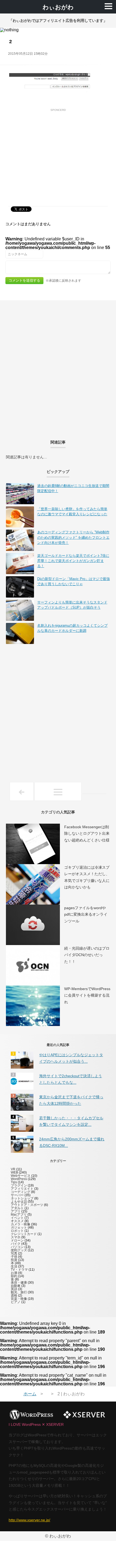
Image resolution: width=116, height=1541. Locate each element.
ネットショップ (22, 1198)
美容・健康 (19, 1282)
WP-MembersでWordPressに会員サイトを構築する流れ (87, 995)
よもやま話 (19, 1202)
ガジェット (19, 1227)
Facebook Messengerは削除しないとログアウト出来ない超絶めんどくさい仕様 (87, 833)
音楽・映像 (19, 1299)
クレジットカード (24, 1234)
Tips (14, 1182)
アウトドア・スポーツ (27, 1205)
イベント (17, 1218)
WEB (14, 1172)
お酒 (14, 1273)
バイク (16, 1244)
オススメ (17, 1221)
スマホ (16, 1237)
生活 (14, 1266)
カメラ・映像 (20, 1224)
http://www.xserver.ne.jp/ (29, 1520)
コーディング (20, 1192)
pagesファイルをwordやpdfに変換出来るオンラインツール (85, 914)
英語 (14, 1289)
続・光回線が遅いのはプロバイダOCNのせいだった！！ (87, 955)
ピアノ (16, 1302)
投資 (14, 1260)
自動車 (16, 1286)
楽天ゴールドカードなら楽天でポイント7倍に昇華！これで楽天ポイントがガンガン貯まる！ (73, 561)
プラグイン (19, 1185)
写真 (14, 1253)
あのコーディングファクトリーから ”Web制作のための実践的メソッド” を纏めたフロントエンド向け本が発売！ (73, 537)
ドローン (17, 1240)
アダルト (17, 1208)
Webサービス (20, 1176)
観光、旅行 (19, 1292)
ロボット (17, 1231)
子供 (14, 1257)
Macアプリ (19, 1214)
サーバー (17, 1195)
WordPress (19, 1179)
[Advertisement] (58, 151)
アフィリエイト (22, 1189)
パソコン (17, 1247)
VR (13, 1169)
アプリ (16, 1211)
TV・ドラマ (19, 1269)
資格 (14, 1295)
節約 (14, 1276)
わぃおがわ (58, 7)
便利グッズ (19, 1250)
